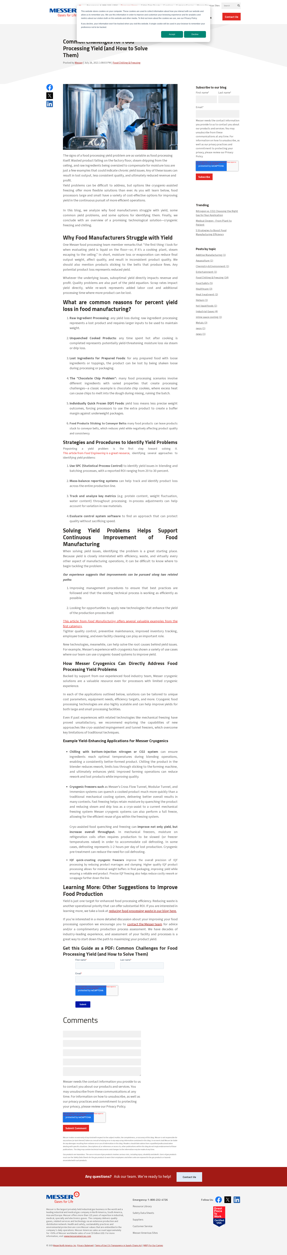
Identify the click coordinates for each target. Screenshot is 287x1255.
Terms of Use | (101, 1245)
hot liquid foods (206, 306)
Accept (172, 34)
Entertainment (206, 272)
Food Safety (204, 283)
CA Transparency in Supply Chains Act (125, 1245)
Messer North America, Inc (64, 1245)
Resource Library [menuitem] (142, 1206)
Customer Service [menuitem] (142, 1226)
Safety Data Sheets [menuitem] (143, 1213)
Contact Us (231, 17)
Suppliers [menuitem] (138, 1219)
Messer (79, 63)
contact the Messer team (144, 924)
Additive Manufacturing (211, 255)
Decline (194, 34)
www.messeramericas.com (77, 1236)
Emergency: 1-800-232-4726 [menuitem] (150, 1200)
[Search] (239, 5)
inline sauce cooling (209, 317)
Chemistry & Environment (212, 266)
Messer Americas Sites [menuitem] (145, 1233)
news (200, 334)
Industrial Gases (207, 311)
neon (200, 328)
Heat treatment (207, 294)
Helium (202, 300)
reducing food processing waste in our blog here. (143, 911)
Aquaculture (204, 260)
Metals (201, 323)
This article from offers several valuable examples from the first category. (120, 624)
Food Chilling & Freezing (127, 63)
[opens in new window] (217, 1199)
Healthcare (204, 289)
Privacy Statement (85, 1245)
